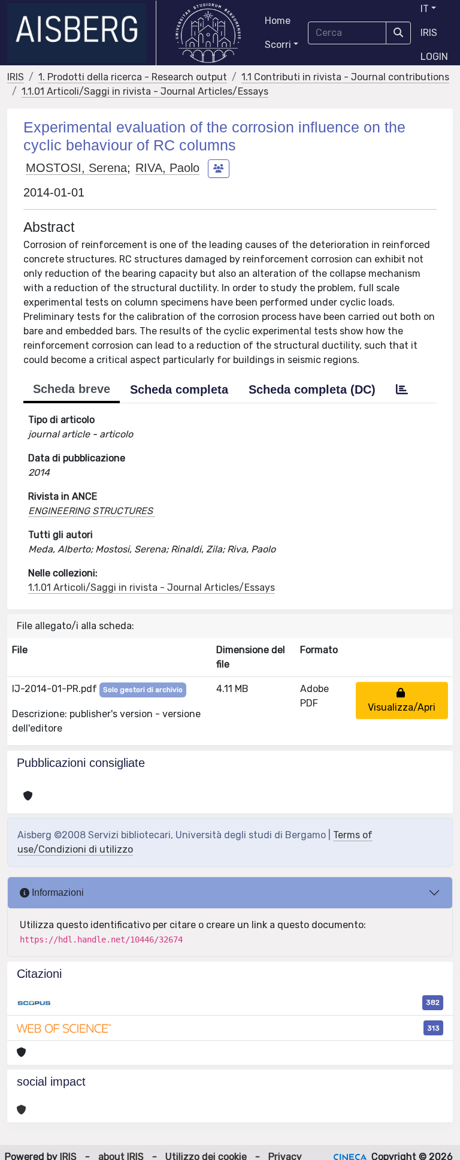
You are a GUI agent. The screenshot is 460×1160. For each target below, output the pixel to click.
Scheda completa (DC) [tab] (312, 389)
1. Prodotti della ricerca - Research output (132, 77)
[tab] (402, 389)
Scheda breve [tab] (71, 388)
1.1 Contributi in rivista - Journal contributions (345, 77)
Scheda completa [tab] (179, 389)
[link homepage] (81, 33)
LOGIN (434, 56)
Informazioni (56, 892)
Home (277, 20)
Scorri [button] (278, 44)
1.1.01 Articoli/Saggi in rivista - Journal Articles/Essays (145, 91)
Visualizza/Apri (401, 700)
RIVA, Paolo (167, 167)
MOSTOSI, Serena (76, 167)
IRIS (428, 32)
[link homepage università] (208, 33)
